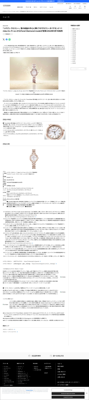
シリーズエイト (6, 375)
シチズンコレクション (7, 380)
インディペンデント (21, 383)
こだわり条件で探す (37, 370)
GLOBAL (84, 3)
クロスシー (6, 376)
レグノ (19, 370)
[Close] (86, 393)
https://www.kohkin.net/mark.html (21, 243)
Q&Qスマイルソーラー (22, 373)
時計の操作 (61, 366)
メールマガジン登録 (63, 385)
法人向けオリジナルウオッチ (23, 375)
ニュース (51, 7)
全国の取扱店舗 (48, 366)
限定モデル (36, 368)
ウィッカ (19, 368)
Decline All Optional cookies (68, 393)
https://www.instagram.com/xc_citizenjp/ (43, 264)
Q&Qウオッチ (20, 371)
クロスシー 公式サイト (8, 329)
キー (4, 383)
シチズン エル (6, 378)
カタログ (46, 373)
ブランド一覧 (28, 7)
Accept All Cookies (68, 397)
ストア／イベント (43, 7)
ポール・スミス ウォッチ (22, 378)
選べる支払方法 (58, 356)
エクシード (6, 370)
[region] (44, 393)
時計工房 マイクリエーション (23, 376)
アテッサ (5, 371)
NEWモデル (36, 366)
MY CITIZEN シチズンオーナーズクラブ (68, 382)
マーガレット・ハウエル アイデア (23, 380)
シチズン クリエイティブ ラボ (9, 381)
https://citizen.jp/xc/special (31, 261)
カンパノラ (20, 366)
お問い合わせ (61, 377)
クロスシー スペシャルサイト (9, 332)
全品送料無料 (36, 356)
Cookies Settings (68, 390)
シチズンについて (60, 3)
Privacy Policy (29, 390)
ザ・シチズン (6, 366)
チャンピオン (20, 381)
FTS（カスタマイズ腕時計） (8, 385)
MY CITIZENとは (77, 3)
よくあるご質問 (61, 374)
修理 (59, 369)
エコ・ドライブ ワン (7, 368)
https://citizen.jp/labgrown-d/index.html (23, 217)
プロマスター (6, 373)
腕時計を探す (20, 7)
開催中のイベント (48, 368)
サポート (35, 7)
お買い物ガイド (68, 3)
